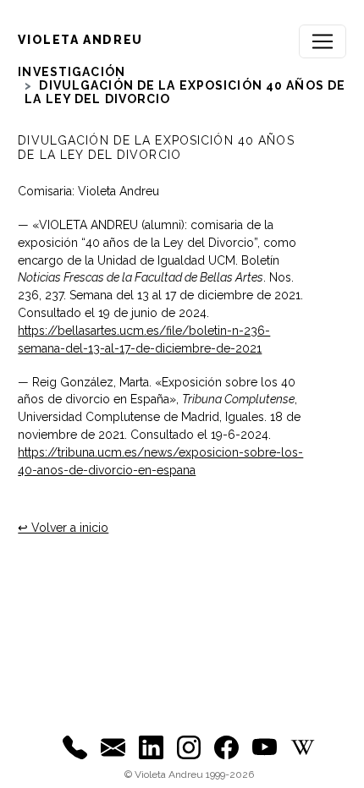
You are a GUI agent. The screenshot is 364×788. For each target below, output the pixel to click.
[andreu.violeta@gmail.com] (113, 746)
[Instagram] (189, 746)
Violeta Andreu (80, 40)
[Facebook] (226, 746)
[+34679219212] (75, 746)
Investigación (71, 72)
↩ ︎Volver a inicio (63, 527)
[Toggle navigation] (322, 41)
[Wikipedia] (302, 746)
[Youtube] (264, 746)
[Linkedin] (151, 746)
